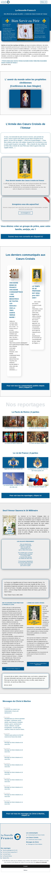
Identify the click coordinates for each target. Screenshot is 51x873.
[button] (25, 98)
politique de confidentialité (41, 862)
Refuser (25, 870)
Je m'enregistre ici (25, 213)
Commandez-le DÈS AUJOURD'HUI (25, 192)
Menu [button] (42, 2)
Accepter (25, 866)
